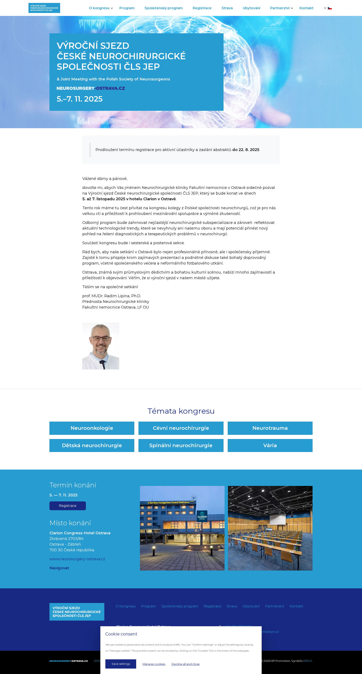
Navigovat (59, 568)
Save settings (121, 663)
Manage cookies (153, 664)
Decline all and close (186, 664)
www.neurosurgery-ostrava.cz (77, 559)
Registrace (67, 506)
